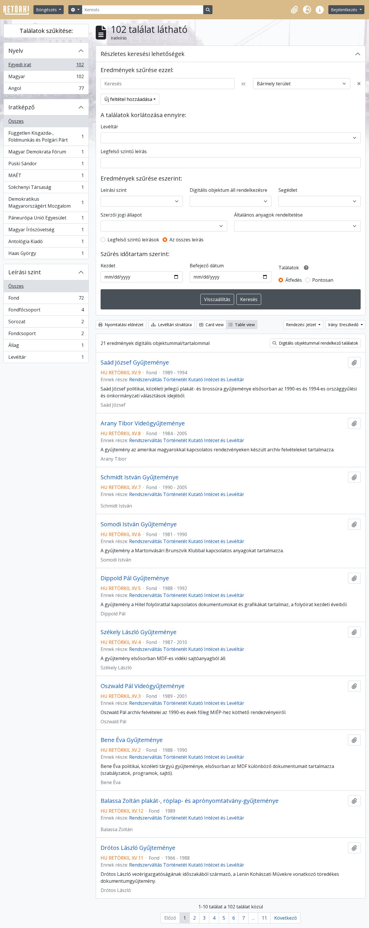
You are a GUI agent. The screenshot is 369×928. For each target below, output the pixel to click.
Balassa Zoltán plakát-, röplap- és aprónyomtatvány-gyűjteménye (189, 800)
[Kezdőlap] (18, 9)
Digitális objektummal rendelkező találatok (318, 343)
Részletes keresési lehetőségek (142, 54)
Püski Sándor (46, 165)
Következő (285, 918)
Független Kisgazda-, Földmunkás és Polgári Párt (46, 136)
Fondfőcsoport (46, 311)
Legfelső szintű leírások (133, 239)
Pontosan (322, 280)
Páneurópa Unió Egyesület (46, 219)
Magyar (46, 77)
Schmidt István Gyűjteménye (139, 477)
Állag (46, 346)
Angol (46, 89)
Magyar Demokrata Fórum (46, 153)
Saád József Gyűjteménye (135, 362)
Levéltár (46, 358)
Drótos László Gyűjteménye (138, 847)
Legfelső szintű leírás (124, 151)
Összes (16, 121)
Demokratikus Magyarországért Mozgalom (46, 202)
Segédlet (287, 190)
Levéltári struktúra (174, 324)
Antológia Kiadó (46, 242)
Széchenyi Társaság (46, 188)
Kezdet (108, 265)
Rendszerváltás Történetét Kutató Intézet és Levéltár (186, 379)
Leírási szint (24, 272)
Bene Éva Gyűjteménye (132, 740)
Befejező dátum (207, 265)
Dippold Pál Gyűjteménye (135, 578)
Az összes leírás (187, 239)
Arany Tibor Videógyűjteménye (143, 423)
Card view (214, 324)
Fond (46, 299)
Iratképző (21, 107)
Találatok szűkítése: (46, 31)
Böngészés (47, 9)
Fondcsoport (46, 334)
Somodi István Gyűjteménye (139, 524)
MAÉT (46, 176)
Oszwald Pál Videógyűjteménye (142, 686)
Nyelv (15, 51)
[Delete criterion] (359, 83)
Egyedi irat (46, 66)
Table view (244, 324)
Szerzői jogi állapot (121, 215)
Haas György (46, 254)
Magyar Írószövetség (46, 231)
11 (264, 918)
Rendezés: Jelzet (301, 324)
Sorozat (46, 323)
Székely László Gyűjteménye (138, 632)
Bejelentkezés (344, 9)
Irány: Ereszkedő (343, 324)
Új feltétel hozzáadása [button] (128, 99)
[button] (294, 9)
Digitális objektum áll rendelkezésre (228, 190)
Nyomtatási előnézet (123, 324)
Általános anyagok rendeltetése (268, 215)
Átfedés (293, 280)
